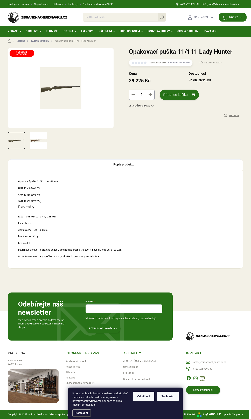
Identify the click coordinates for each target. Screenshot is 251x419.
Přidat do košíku (175, 95)
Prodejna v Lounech (18, 4)
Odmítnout (143, 396)
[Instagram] (195, 377)
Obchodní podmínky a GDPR (98, 4)
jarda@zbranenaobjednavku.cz (209, 362)
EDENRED (128, 373)
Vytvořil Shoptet (186, 414)
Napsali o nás (41, 4)
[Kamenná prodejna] (33, 386)
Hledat (161, 17)
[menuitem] (15, 31)
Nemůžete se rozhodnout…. (137, 379)
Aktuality (58, 4)
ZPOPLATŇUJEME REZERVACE (139, 361)
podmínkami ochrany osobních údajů (136, 318)
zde (92, 404)
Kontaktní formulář (203, 390)
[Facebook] (188, 377)
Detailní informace (139, 106)
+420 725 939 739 (202, 368)
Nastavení (81, 413)
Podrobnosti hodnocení (179, 63)
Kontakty (73, 4)
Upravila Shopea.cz (233, 414)
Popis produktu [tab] (123, 164)
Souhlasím (167, 396)
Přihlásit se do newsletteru (103, 328)
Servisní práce (130, 366)
